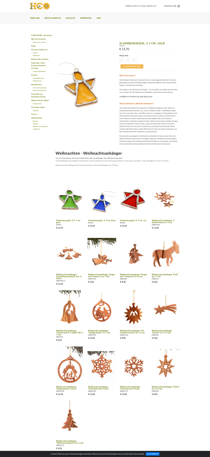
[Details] (82, 216)
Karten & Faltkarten (39, 49)
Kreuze (34, 75)
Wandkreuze (37, 81)
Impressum (86, 18)
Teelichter (36, 129)
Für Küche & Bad (38, 107)
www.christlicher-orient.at (141, 6)
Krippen (35, 124)
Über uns (35, 18)
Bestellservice (53, 18)
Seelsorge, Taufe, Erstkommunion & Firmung (38, 65)
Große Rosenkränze (39, 88)
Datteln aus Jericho (39, 42)
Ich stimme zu (152, 454)
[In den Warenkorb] (114, 116)
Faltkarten (36, 55)
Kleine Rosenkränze (39, 90)
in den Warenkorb (131, 66)
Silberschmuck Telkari (40, 100)
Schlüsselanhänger (39, 71)
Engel (33, 46)
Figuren (35, 121)
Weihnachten (36, 118)
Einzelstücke (37, 104)
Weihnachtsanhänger (40, 126)
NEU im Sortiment (38, 39)
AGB (99, 18)
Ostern (34, 114)
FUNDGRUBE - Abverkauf (41, 35)
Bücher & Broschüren (39, 59)
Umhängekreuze (38, 78)
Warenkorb (170, 6)
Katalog (70, 18)
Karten (35, 53)
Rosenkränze (36, 84)
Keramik (35, 110)
